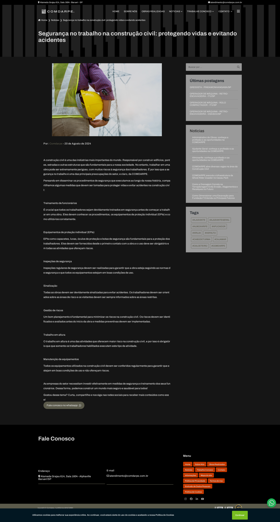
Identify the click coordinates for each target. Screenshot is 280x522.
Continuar (240, 515)
